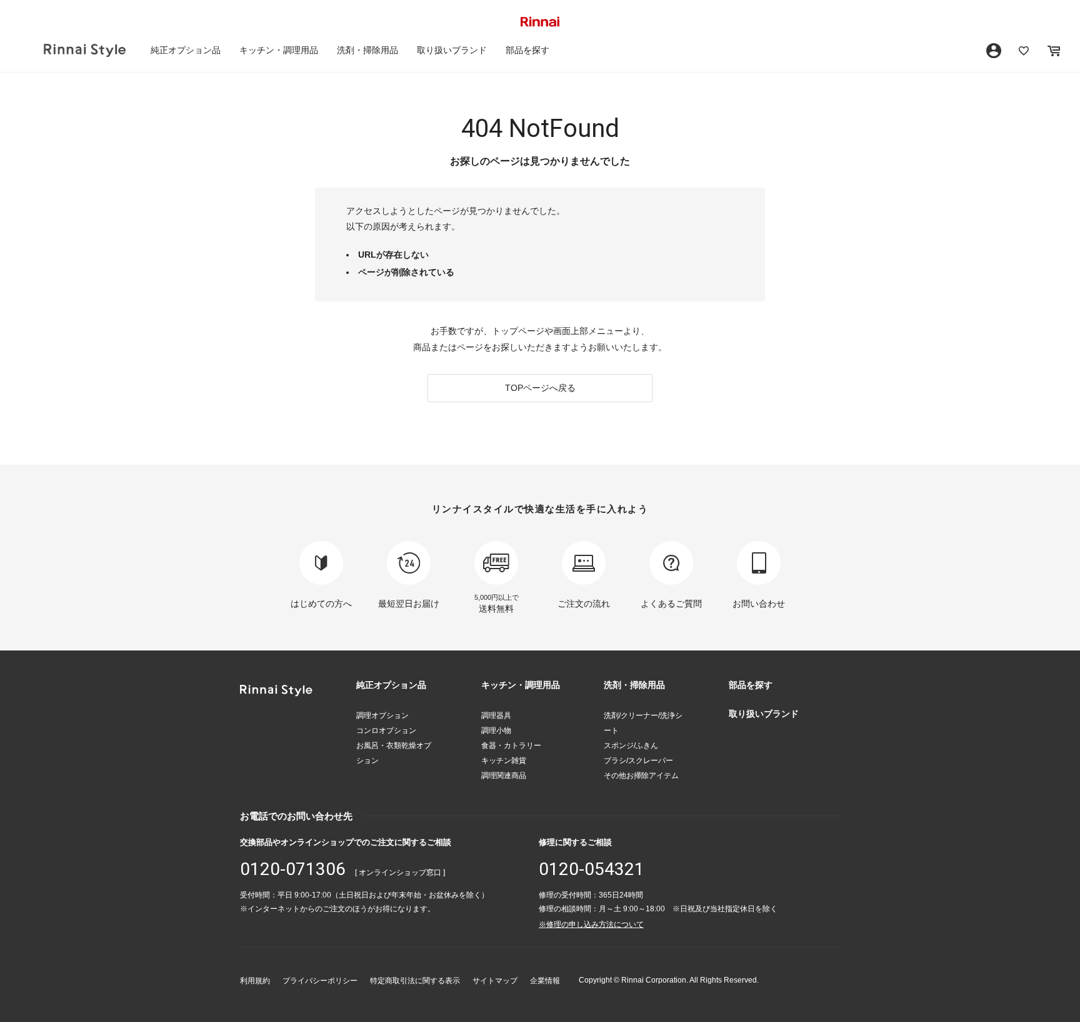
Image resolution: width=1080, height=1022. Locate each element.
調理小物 (496, 730)
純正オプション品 (186, 50)
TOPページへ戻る (540, 388)
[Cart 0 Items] (1053, 50)
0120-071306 (293, 869)
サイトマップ (495, 980)
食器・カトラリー (511, 745)
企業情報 (545, 980)
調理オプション (382, 715)
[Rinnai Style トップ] (85, 50)
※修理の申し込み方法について (591, 924)
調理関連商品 (503, 775)
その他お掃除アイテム (641, 775)
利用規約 (255, 980)
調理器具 (496, 715)
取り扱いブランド (452, 50)
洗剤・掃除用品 (367, 50)
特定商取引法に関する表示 (415, 980)
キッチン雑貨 (503, 760)
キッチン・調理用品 (278, 50)
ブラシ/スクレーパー (638, 760)
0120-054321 (591, 869)
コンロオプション (386, 730)
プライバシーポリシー (320, 980)
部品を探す (527, 50)
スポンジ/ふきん (631, 745)
